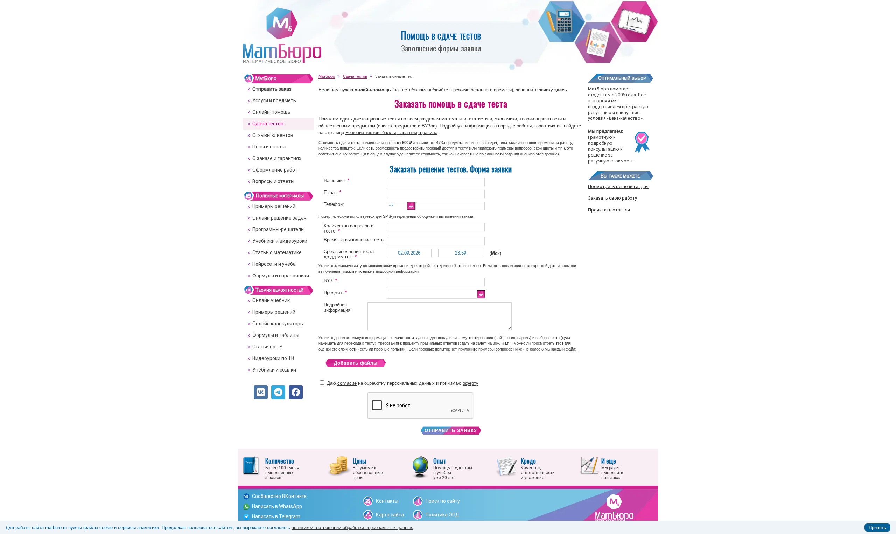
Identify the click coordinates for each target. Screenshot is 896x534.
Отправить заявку (451, 430)
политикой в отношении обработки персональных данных (352, 527)
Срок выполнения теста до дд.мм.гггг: (349, 254)
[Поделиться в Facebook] (296, 392)
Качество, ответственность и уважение (537, 468)
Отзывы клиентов (272, 135)
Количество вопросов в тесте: (348, 228)
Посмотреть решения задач (618, 186)
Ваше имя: (336, 180)
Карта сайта (390, 515)
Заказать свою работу (612, 198)
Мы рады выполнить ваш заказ (612, 468)
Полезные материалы (279, 196)
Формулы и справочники (280, 275)
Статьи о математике (277, 252)
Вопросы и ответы (273, 181)
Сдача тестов (268, 123)
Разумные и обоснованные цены (368, 468)
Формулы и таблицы (275, 335)
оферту (470, 383)
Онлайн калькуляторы (278, 323)
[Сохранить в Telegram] (278, 392)
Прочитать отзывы (609, 210)
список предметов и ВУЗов (406, 126)
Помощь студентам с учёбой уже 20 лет (452, 468)
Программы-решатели (278, 229)
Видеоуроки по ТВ (273, 358)
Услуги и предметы (274, 100)
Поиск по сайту (443, 501)
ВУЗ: (330, 280)
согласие (347, 383)
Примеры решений (273, 206)
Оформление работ (275, 170)
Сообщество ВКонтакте (279, 496)
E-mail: (332, 192)
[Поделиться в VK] (261, 392)
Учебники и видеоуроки (279, 241)
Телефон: (334, 204)
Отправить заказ (272, 89)
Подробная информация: (338, 307)
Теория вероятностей (279, 290)
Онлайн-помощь (271, 112)
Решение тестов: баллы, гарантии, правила (391, 132)
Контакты (387, 501)
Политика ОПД (443, 515)
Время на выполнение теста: (354, 239)
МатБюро (265, 78)
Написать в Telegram (276, 516)
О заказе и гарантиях (276, 158)
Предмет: (335, 292)
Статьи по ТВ (267, 346)
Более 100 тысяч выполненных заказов (282, 468)
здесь (560, 89)
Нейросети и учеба (274, 264)
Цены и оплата (269, 147)
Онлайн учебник (271, 300)
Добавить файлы (356, 363)
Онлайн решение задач (279, 218)
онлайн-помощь (373, 89)
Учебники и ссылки (274, 370)
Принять (877, 527)
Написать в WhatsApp (277, 506)
